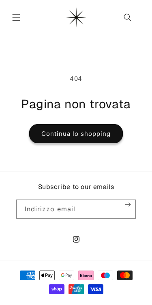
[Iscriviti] (127, 205)
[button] (16, 17)
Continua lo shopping (76, 133)
